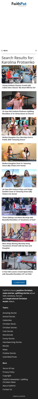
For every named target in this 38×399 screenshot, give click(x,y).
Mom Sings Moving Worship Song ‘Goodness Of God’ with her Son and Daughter (17, 246)
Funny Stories (8, 338)
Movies (6, 346)
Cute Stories (8, 331)
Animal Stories (9, 316)
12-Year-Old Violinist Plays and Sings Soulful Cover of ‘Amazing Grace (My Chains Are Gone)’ (17, 191)
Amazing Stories (10, 313)
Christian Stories (10, 327)
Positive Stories (9, 353)
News (5, 349)
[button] (36, 50)
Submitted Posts (10, 357)
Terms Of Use (8, 368)
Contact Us (7, 389)
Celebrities (7, 320)
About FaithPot (9, 385)
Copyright (7, 375)
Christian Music (9, 324)
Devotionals (8, 335)
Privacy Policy (8, 372)
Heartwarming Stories (12, 342)
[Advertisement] (19, 28)
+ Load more (19, 282)
